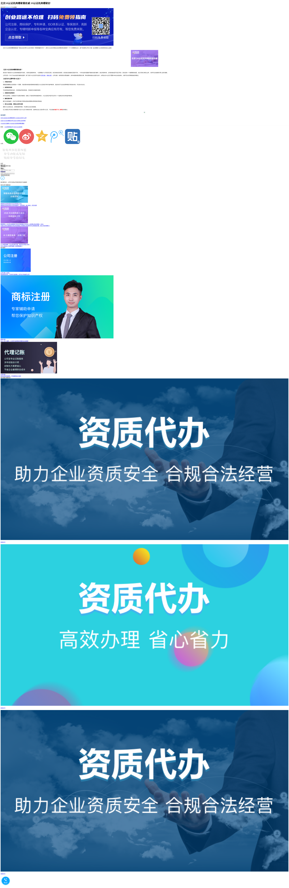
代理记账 (43, 75)
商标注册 (49, 75)
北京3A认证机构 (18, 127)
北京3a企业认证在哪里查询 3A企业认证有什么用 (13, 118)
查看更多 (8, 185)
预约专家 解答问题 (5, 175)
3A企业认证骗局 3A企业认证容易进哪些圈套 (12, 123)
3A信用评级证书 (9, 127)
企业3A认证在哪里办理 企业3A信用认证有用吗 (13, 120)
